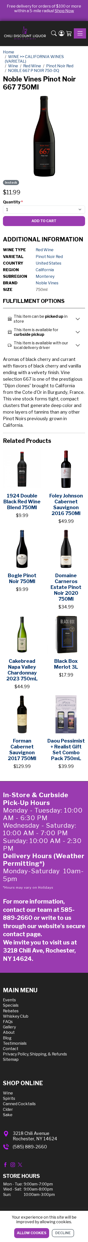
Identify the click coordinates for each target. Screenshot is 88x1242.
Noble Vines (47, 283)
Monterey (45, 276)
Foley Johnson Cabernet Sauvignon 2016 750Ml (66, 504)
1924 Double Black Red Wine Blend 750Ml (22, 501)
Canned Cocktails (19, 1104)
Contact (10, 1048)
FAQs (8, 1021)
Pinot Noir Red (49, 256)
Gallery (9, 1027)
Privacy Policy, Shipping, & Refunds (35, 1054)
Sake (7, 1115)
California (45, 270)
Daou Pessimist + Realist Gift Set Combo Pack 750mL (66, 749)
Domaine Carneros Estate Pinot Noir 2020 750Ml (66, 587)
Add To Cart (44, 221)
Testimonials (15, 1043)
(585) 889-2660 (30, 1146)
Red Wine (45, 250)
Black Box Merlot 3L (66, 664)
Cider (8, 1109)
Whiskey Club (15, 1016)
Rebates (11, 1011)
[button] (54, 33)
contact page (22, 934)
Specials (11, 1005)
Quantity (13, 202)
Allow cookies (31, 1233)
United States (48, 263)
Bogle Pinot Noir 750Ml (22, 578)
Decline (63, 1233)
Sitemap (11, 1059)
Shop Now (64, 11)
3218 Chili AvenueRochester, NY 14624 (35, 1136)
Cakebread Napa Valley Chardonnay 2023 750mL (22, 670)
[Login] (61, 33)
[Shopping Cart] (69, 33)
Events (9, 1000)
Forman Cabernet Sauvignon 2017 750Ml (22, 749)
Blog (7, 1038)
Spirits (9, 1098)
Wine (8, 1093)
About (9, 1032)
